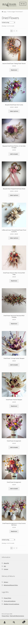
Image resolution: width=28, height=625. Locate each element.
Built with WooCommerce (17, 616)
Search (14, 622)
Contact (6, 569)
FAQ (5, 566)
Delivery (6, 582)
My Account (4, 622)
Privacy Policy (7, 598)
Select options (14, 111)
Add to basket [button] (14, 154)
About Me (6, 563)
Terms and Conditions (9, 601)
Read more (14, 70)
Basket (22, 621)
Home (5, 11)
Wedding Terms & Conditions (11, 604)
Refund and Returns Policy (11, 585)
